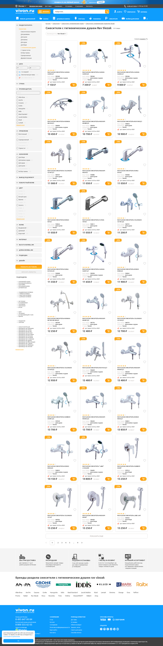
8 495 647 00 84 (23, 619)
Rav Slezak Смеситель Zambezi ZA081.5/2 (59, 418)
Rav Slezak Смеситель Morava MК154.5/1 (59, 122)
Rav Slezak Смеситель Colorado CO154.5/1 (129, 319)
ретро (20, 307)
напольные (21, 305)
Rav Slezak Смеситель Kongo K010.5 (58, 221)
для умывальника (24, 286)
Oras (128, 592)
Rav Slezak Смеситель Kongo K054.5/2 (58, 467)
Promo (17, 596)
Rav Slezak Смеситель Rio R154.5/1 (94, 367)
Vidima (67, 596)
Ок (18, 641)
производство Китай (25, 331)
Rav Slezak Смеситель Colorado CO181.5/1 (60, 171)
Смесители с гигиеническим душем (73, 23)
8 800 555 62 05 (23, 624)
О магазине (79, 6)
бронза (20, 316)
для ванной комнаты (24, 283)
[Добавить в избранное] (74, 66)
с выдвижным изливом (25, 292)
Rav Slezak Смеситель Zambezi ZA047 (128, 467)
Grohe (45, 592)
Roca (43, 596)
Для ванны (24, 39)
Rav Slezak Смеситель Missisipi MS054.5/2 (93, 418)
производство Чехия (24, 330)
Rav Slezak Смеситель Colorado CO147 (60, 516)
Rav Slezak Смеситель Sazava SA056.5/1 (128, 73)
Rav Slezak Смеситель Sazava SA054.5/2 (93, 73)
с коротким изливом (24, 295)
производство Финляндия (26, 342)
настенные (21, 301)
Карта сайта (53, 630)
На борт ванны (25, 53)
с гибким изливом (24, 293)
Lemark (103, 592)
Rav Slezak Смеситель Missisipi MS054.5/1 (128, 368)
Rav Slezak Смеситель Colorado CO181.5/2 (129, 221)
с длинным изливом (24, 296)
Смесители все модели (28, 31)
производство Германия (26, 328)
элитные (21, 322)
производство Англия (25, 346)
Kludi (96, 592)
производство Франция (25, 345)
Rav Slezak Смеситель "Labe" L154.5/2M (93, 467)
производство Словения (26, 339)
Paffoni (135, 592)
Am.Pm (28, 592)
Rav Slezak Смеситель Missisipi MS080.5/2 (93, 122)
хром (20, 312)
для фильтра (22, 287)
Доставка (48, 6)
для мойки (21, 284)
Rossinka (52, 596)
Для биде (24, 45)
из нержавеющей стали (25, 315)
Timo (60, 596)
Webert (88, 596)
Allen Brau (18, 592)
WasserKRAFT (78, 596)
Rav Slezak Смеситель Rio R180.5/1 (129, 121)
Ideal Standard (73, 592)
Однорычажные (26, 55)
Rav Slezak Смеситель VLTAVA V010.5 (93, 221)
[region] (28, 110)
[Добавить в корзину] (73, 85)
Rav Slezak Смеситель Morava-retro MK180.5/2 (59, 319)
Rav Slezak (34, 596)
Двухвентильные (26, 58)
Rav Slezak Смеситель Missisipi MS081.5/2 (93, 319)
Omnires (112, 592)
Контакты (89, 6)
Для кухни (24, 37)
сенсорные (21, 304)
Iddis (62, 592)
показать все (20, 125)
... (73, 543)
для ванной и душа (24, 281)
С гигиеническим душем (28, 47)
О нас (51, 619)
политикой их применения (11, 636)
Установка (68, 6)
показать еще (96, 536)
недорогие (21, 321)
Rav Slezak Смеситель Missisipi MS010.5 (93, 171)
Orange (120, 592)
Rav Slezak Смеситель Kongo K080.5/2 (128, 270)
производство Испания (25, 337)
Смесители (22, 29)
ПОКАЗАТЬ (29, 267)
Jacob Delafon (86, 592)
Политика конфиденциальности (60, 627)
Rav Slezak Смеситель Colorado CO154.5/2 (60, 368)
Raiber (25, 596)
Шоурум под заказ (35, 6)
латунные (21, 313)
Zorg (96, 596)
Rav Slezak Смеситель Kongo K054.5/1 (128, 418)
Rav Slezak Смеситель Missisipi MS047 (93, 516)
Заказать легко (75, 627)
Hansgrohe (53, 592)
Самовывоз (58, 6)
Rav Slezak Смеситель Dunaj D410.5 (127, 171)
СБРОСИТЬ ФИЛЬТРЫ (28, 272)
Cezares (36, 592)
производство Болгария (26, 334)
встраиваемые (23, 302)
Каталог (48, 23)
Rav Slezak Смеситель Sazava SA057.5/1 (93, 270)
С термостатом (25, 50)
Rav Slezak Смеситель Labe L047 (129, 515)
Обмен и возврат (76, 625)
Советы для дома (76, 630)
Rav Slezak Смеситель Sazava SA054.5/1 (59, 73)
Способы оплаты (76, 632)
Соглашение (53, 625)
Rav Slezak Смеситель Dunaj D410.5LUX (58, 270)
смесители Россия (24, 327)
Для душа (24, 42)
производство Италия (25, 333)
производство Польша (25, 336)
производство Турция (25, 343)
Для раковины (25, 34)
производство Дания (25, 340)
